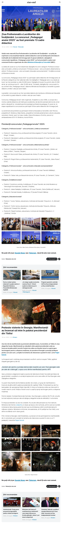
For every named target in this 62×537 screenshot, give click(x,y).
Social (15, 47)
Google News (20, 253)
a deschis (19, 405)
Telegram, (33, 253)
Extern (15, 337)
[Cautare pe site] (60, 2)
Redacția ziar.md (11, 259)
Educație (21, 47)
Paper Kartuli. (19, 420)
